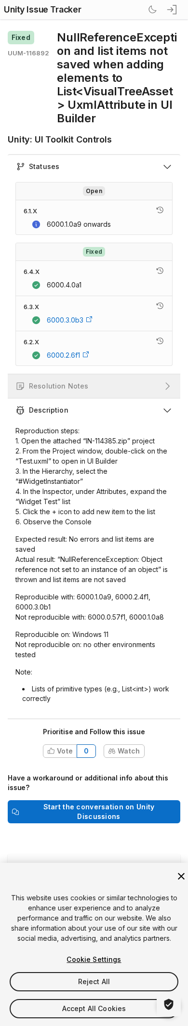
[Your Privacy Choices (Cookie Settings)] (169, 1004)
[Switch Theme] (152, 9)
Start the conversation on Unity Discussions (99, 811)
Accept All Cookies (94, 1008)
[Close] (181, 876)
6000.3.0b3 (65, 320)
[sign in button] (172, 9)
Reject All (94, 981)
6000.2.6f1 (63, 355)
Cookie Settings (94, 959)
